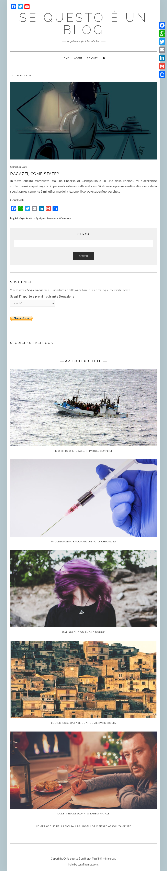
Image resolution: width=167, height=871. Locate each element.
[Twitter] (162, 42)
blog (12, 218)
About (78, 58)
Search (83, 256)
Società (28, 218)
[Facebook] (162, 25)
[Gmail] (162, 66)
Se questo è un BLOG (83, 23)
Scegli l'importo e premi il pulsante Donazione (42, 296)
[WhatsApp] (162, 33)
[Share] (162, 74)
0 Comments (65, 218)
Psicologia (20, 218)
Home (65, 58)
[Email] (162, 50)
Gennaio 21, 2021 (18, 166)
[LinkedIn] (162, 58)
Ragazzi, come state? (34, 174)
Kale (71, 864)
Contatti (92, 58)
